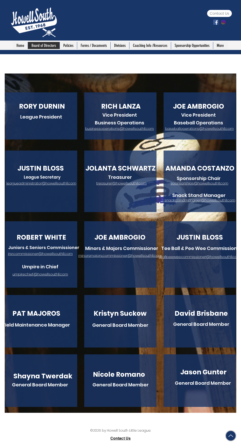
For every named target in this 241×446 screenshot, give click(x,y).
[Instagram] (223, 22)
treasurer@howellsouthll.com (121, 183)
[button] (68, 45)
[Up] (230, 435)
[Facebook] (215, 22)
